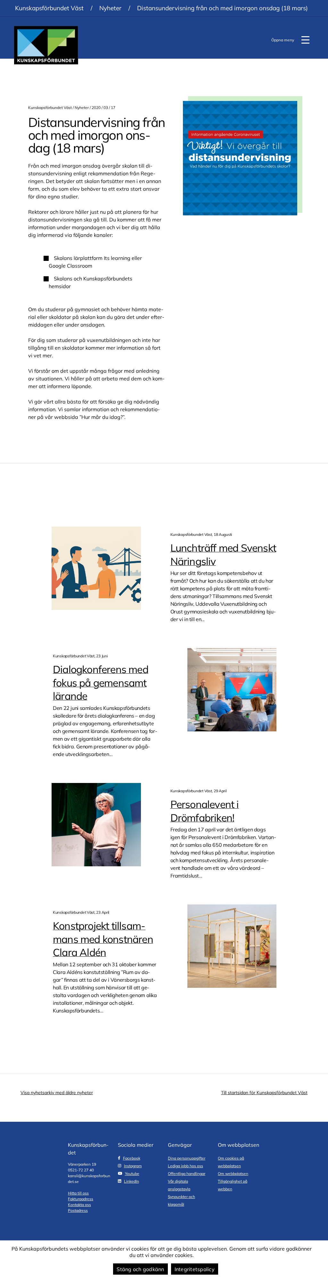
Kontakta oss (79, 1204)
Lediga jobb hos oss (185, 1165)
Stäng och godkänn (140, 1269)
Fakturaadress (80, 1198)
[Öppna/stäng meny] (305, 40)
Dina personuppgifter (186, 1158)
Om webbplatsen (233, 1173)
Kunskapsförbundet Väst (49, 8)
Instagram (133, 1165)
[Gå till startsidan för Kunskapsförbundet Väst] (46, 45)
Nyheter (110, 8)
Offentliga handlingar (186, 1173)
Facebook (131, 1158)
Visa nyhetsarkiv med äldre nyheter (56, 1092)
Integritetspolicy (195, 1269)
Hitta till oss (78, 1193)
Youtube (132, 1173)
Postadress (78, 1210)
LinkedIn (131, 1181)
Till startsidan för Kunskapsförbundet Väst (264, 1092)
